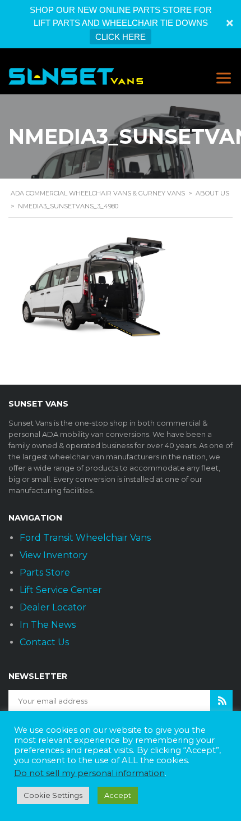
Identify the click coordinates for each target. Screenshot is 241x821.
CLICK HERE (120, 37)
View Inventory (53, 555)
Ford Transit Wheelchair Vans (85, 537)
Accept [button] (117, 795)
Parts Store (45, 572)
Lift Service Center (61, 590)
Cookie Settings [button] (53, 795)
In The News (48, 624)
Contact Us (44, 642)
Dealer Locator (53, 607)
